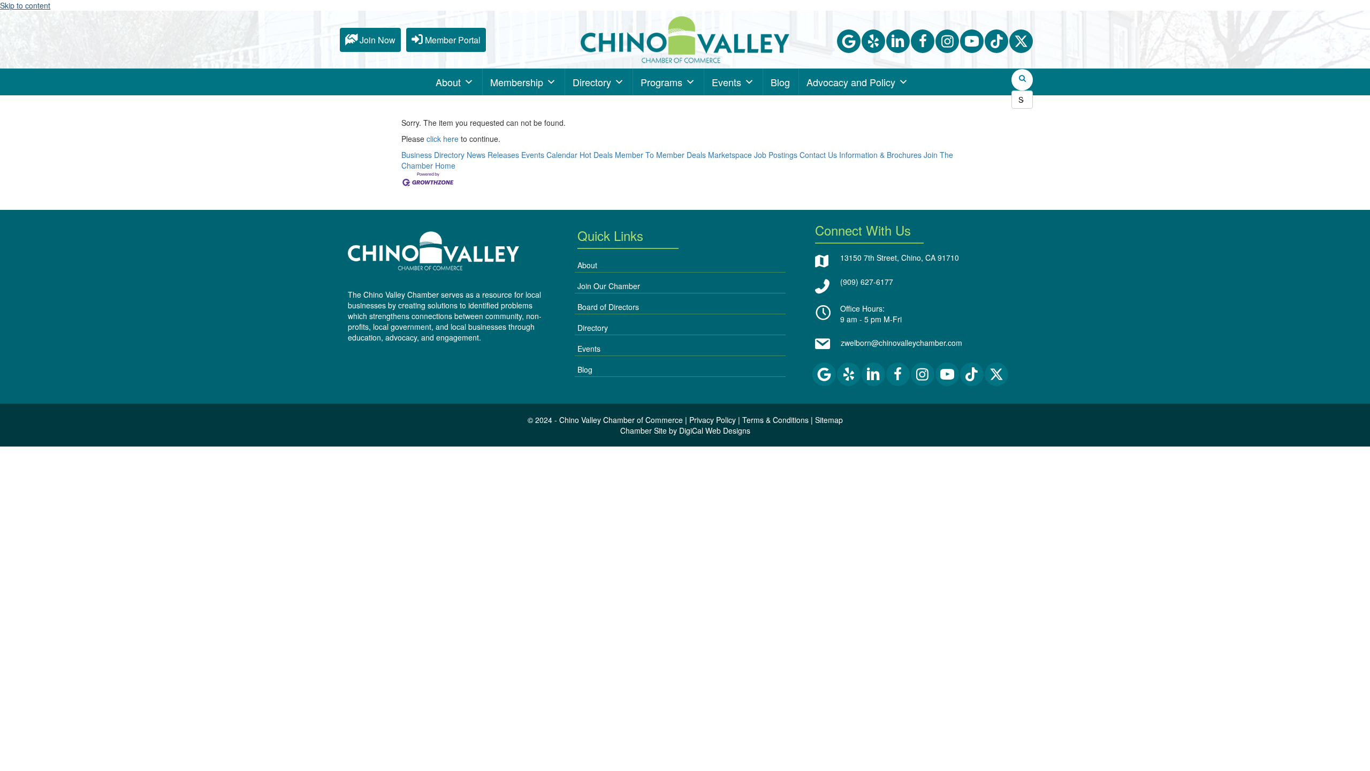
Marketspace (730, 154)
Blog (780, 82)
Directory (592, 82)
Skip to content (25, 5)
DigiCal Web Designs (714, 430)
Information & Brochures (880, 154)
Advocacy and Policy (850, 82)
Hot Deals (596, 154)
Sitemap (829, 419)
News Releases (493, 154)
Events (726, 82)
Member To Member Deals (660, 154)
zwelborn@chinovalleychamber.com (901, 342)
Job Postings (775, 154)
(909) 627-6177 (866, 281)
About (448, 82)
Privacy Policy (712, 419)
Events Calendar (549, 154)
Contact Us (818, 154)
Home (445, 165)
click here (443, 138)
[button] (849, 41)
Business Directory (433, 154)
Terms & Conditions (775, 419)
